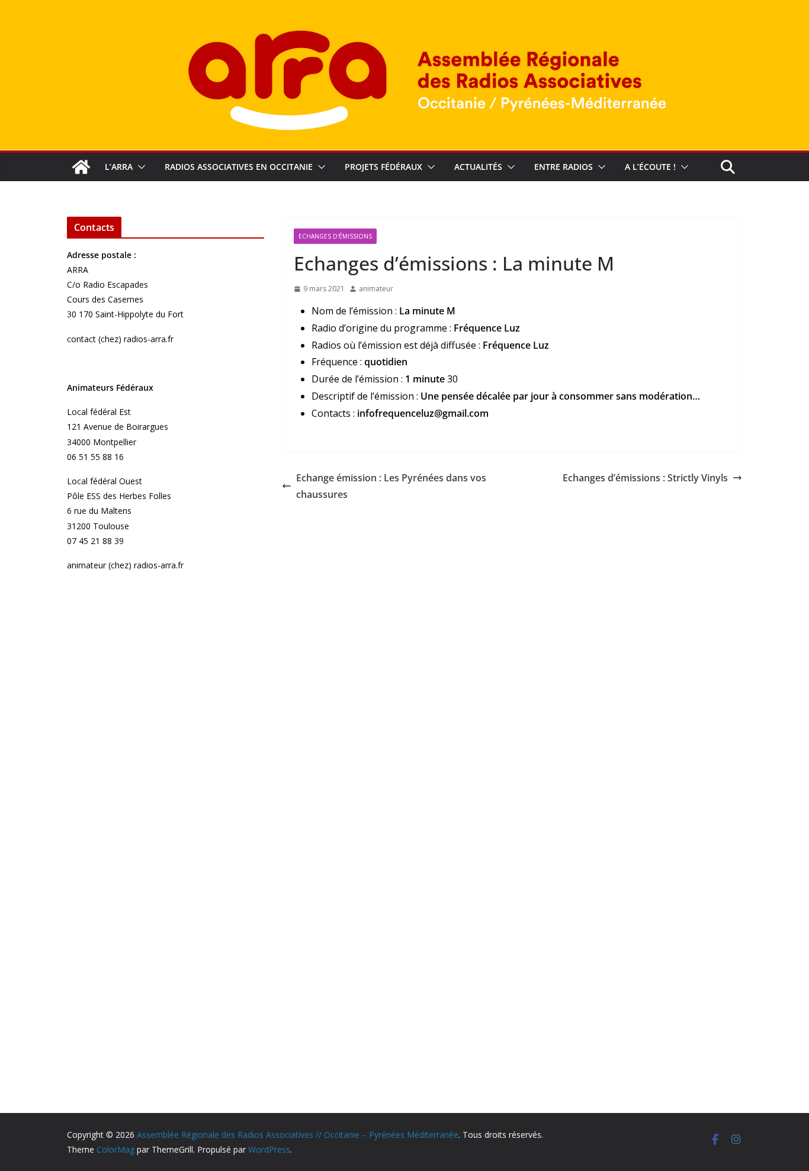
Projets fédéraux (383, 166)
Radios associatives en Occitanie (239, 166)
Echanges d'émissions (335, 236)
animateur (376, 289)
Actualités (478, 166)
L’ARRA (119, 166)
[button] (139, 167)
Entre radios (563, 166)
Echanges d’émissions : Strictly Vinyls (645, 477)
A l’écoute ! (650, 166)
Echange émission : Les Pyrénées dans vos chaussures (391, 486)
